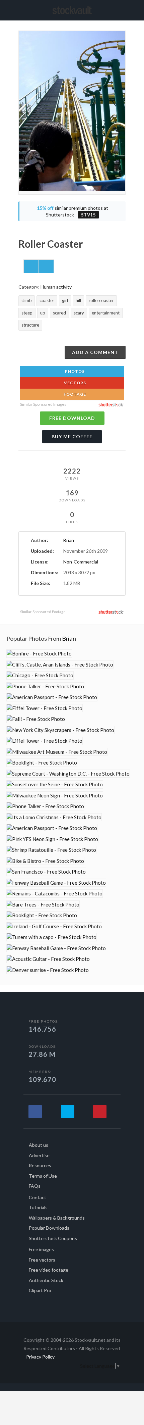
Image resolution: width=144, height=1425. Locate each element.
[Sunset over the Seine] (55, 784)
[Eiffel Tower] (44, 708)
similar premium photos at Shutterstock (72, 211)
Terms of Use (43, 1176)
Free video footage (48, 1270)
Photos (74, 371)
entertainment (106, 312)
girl (65, 300)
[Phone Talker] (45, 686)
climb (26, 300)
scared (59, 312)
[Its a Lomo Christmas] (54, 817)
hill (78, 300)
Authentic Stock (46, 1280)
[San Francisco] (46, 872)
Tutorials (38, 1207)
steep (26, 312)
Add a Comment (95, 352)
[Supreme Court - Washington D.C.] (68, 774)
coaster (47, 300)
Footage (74, 394)
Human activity (56, 287)
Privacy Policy (40, 1357)
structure (30, 325)
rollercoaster (101, 300)
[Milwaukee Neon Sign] (55, 795)
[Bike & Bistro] (45, 861)
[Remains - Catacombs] (54, 893)
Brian (68, 540)
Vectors (74, 382)
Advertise (39, 1155)
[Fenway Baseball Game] (56, 883)
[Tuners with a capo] (51, 937)
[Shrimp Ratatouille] (51, 850)
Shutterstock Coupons (53, 1238)
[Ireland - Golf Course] (54, 926)
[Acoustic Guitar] (48, 959)
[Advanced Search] (123, 9)
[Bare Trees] (43, 904)
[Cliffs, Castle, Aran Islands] (60, 665)
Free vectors (42, 1260)
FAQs (35, 1186)
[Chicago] (40, 675)
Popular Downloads (49, 1228)
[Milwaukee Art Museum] (57, 752)
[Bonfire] (39, 653)
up (42, 312)
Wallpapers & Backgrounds (57, 1218)
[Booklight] (42, 763)
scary (79, 312)
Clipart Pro (40, 1290)
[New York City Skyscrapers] (60, 730)
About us (38, 1145)
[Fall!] (36, 719)
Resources (40, 1165)
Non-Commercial (80, 561)
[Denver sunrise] (48, 970)
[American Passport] (52, 697)
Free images (41, 1249)
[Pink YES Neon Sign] (52, 839)
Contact (37, 1197)
